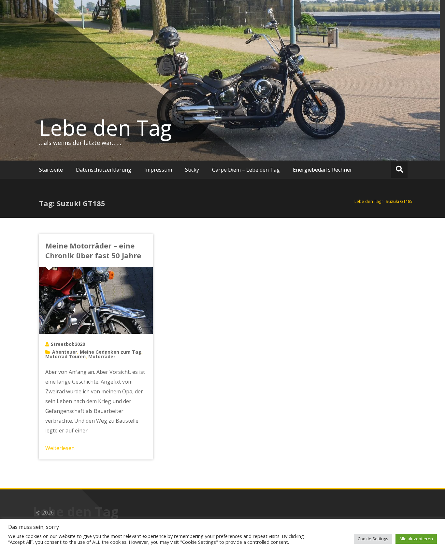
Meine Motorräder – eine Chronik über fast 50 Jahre (93, 250)
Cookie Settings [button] (373, 539)
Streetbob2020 (68, 344)
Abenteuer (64, 352)
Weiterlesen (60, 448)
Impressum (158, 169)
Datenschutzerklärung (103, 169)
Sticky (192, 169)
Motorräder (101, 356)
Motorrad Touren (65, 356)
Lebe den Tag (105, 127)
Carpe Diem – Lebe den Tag (246, 169)
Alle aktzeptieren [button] (416, 539)
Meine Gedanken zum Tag (110, 352)
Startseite (51, 169)
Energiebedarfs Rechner (322, 169)
